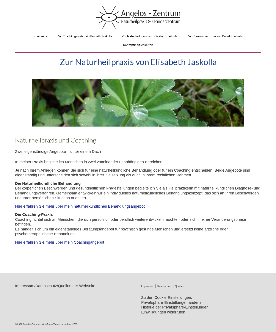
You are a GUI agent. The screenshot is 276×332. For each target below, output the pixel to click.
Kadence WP (70, 324)
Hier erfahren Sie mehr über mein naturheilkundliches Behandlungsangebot (80, 206)
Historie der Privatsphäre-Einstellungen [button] (175, 307)
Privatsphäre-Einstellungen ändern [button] (171, 302)
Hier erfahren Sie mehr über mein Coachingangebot (59, 242)
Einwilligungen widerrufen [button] (163, 312)
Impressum (148, 286)
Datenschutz (164, 286)
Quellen (179, 286)
